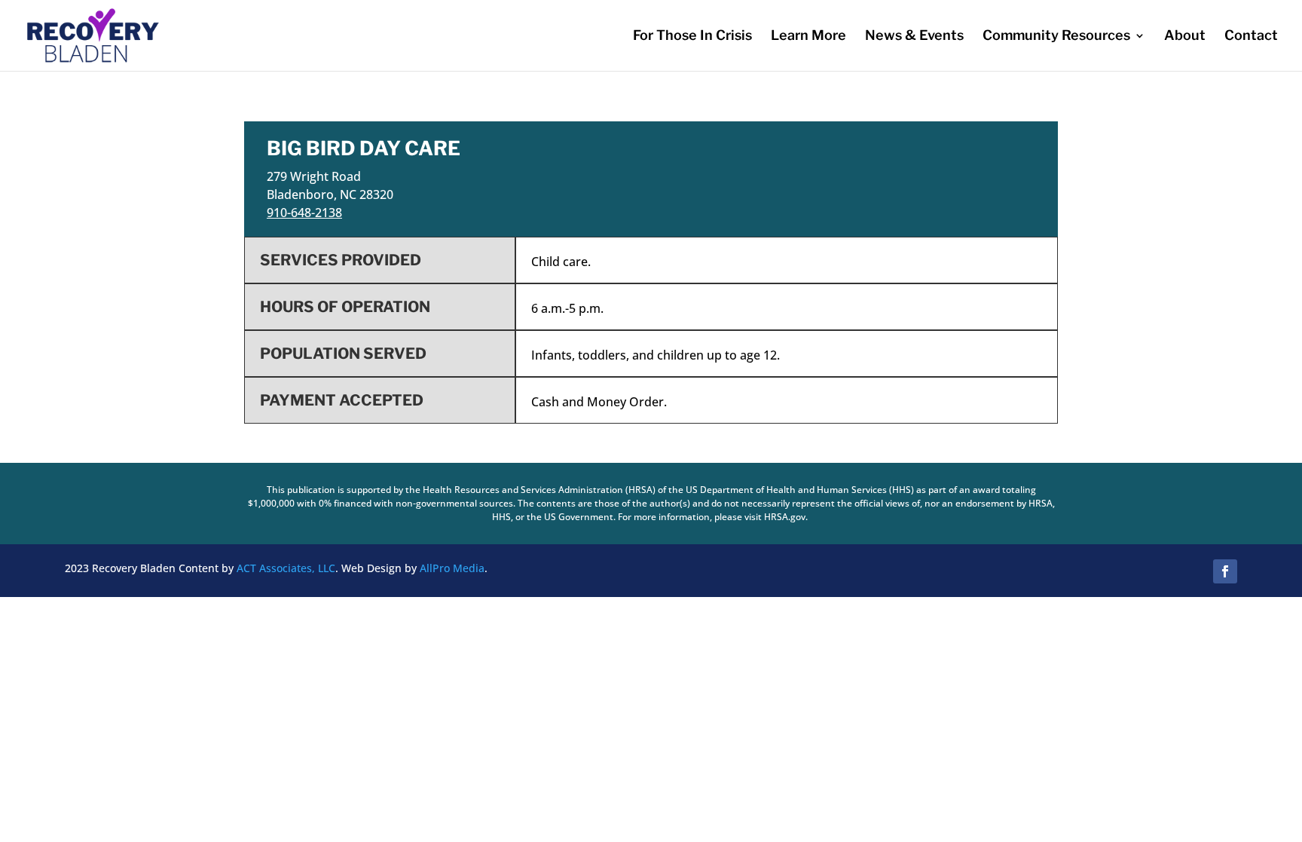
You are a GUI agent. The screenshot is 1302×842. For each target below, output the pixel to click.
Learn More (808, 36)
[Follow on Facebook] (1225, 571)
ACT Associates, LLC (286, 568)
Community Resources (1056, 36)
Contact (1251, 36)
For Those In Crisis (692, 36)
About (1185, 36)
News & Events (914, 36)
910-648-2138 (304, 212)
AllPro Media (452, 568)
